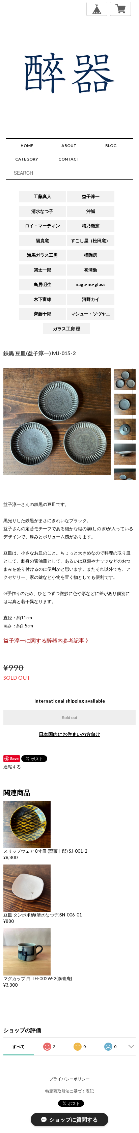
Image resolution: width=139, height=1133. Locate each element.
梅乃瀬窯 (91, 225)
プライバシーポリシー (69, 1078)
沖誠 (90, 211)
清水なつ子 (42, 211)
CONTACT (69, 159)
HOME (27, 145)
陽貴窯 (42, 240)
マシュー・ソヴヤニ (90, 313)
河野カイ (91, 299)
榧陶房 (90, 255)
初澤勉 (90, 270)
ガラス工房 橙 (66, 328)
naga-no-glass (91, 284)
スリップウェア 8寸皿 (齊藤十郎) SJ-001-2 (45, 851)
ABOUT (69, 145)
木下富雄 (42, 299)
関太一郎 (42, 270)
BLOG (110, 145)
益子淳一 (91, 196)
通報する (12, 766)
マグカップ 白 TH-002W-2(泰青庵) (37, 978)
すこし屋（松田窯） (90, 240)
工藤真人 (42, 196)
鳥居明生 (42, 284)
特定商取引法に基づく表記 (69, 1091)
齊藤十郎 (42, 313)
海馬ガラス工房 (42, 255)
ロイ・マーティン (42, 225)
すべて (18, 1046)
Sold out (69, 717)
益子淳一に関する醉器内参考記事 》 (47, 641)
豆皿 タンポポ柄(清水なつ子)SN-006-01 (42, 914)
